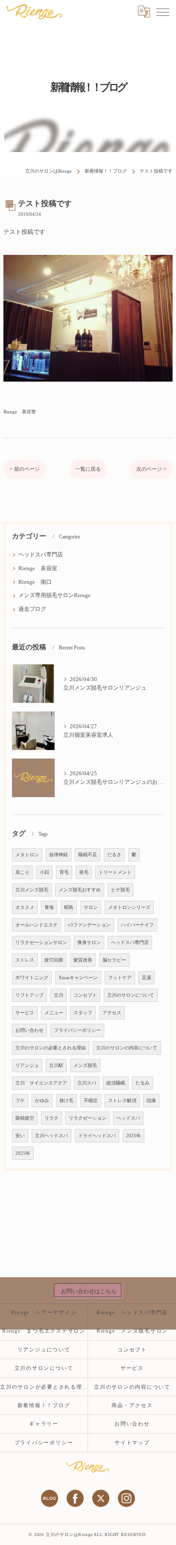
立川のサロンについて (130, 995)
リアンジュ (27, 1065)
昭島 (68, 907)
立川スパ (86, 1083)
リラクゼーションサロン (41, 942)
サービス (24, 1012)
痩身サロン (89, 942)
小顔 (44, 872)
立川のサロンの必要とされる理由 (50, 1048)
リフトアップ (29, 995)
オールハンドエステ (36, 925)
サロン (91, 907)
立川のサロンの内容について (126, 1048)
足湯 (146, 977)
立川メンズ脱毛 (31, 890)
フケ (20, 1100)
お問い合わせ (29, 1030)
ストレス (24, 960)
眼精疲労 (24, 1118)
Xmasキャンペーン (78, 977)
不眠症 (91, 1100)
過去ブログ (32, 609)
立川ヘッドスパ (51, 1135)
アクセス (112, 1012)
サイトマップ (132, 1443)
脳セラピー (114, 960)
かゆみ (42, 1100)
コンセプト (85, 995)
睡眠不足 (87, 854)
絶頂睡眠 (115, 1083)
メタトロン (27, 854)
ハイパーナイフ (137, 925)
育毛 (64, 872)
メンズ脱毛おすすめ (80, 890)
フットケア (120, 977)
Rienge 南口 (35, 582)
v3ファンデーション (89, 925)
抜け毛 (66, 1100)
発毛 (83, 872)
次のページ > (151, 469)
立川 (58, 995)
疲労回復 (53, 960)
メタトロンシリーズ (129, 907)
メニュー (53, 1012)
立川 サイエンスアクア (41, 1083)
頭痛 (151, 1100)
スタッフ (82, 1012)
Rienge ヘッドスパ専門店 (132, 1312)
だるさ (114, 854)
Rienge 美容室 (19, 411)
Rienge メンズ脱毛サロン (135, 1331)
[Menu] (162, 11)
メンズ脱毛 (85, 1065)
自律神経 (58, 854)
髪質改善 (82, 960)
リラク (51, 1118)
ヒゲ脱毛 (120, 890)
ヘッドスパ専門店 (40, 555)
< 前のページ (25, 469)
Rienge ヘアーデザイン (44, 1312)
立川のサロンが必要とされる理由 (44, 1387)
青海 (49, 907)
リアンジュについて (44, 1350)
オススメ (24, 907)
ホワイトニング (31, 977)
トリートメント (115, 872)
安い (20, 1135)
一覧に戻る (88, 469)
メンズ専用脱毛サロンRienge (54, 595)
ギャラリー (44, 1424)
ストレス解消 (122, 1100)
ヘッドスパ (128, 1118)
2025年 (133, 1135)
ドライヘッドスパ (97, 1135)
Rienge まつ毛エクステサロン (43, 1331)
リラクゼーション (87, 1118)
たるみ (142, 1083)
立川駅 (56, 1065)
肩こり (22, 872)
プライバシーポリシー (77, 1030)
